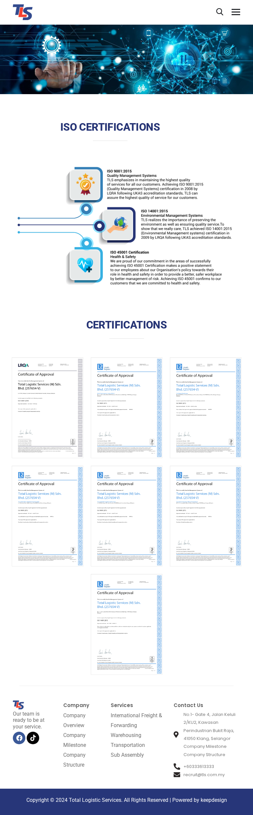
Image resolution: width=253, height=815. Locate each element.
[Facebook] (19, 738)
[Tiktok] (33, 738)
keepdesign (213, 800)
